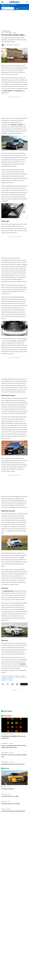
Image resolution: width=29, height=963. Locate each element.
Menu (2, 2)
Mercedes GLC (18, 90)
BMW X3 (10, 90)
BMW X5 (14, 124)
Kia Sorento (23, 664)
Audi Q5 (5, 90)
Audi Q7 (21, 124)
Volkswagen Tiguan (8, 591)
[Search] (27, 2)
